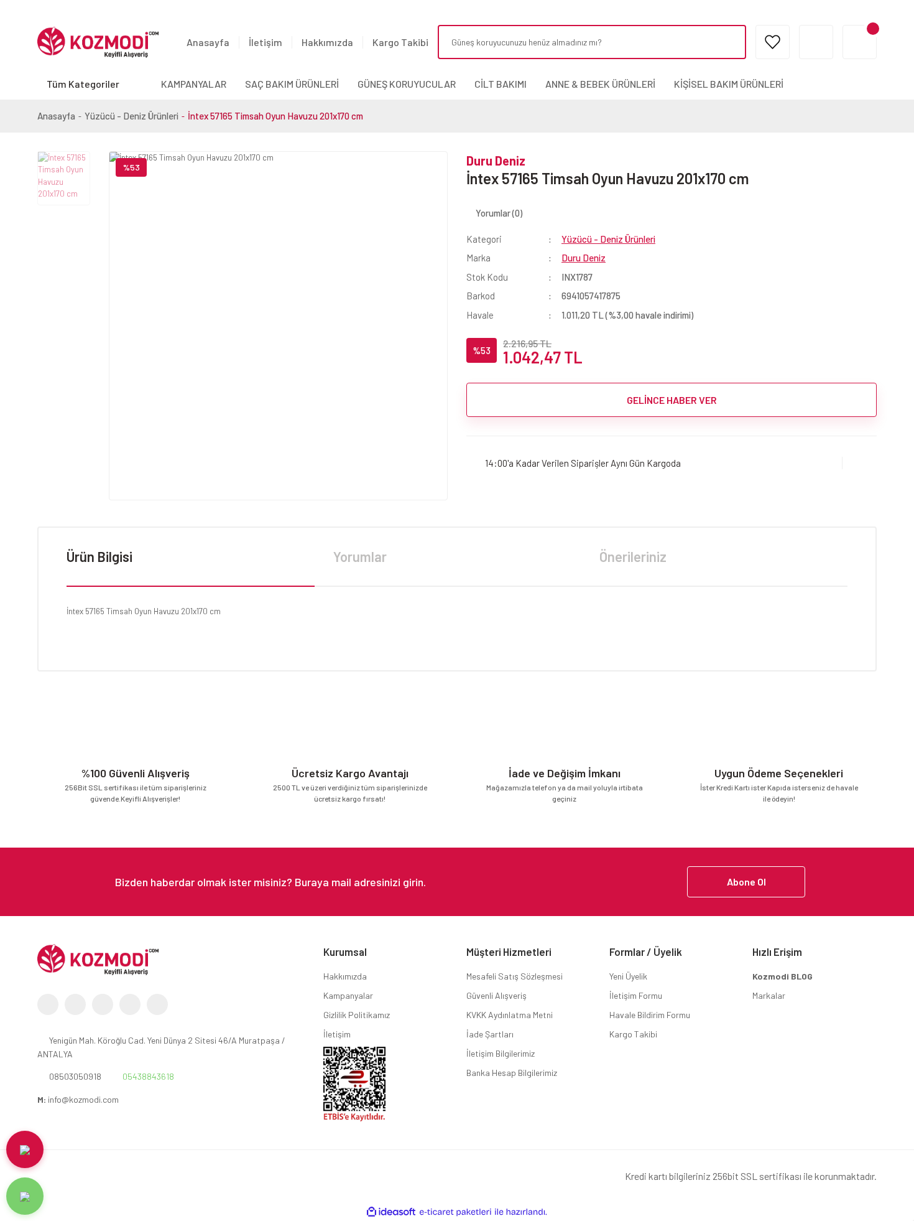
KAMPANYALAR (193, 84)
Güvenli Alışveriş (496, 995)
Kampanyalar (348, 995)
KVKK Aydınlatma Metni (509, 1014)
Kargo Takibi (400, 42)
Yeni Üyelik (628, 976)
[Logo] (98, 41)
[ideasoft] (391, 1212)
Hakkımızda (327, 42)
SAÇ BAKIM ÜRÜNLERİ (292, 84)
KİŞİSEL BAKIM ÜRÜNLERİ (728, 84)
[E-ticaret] (455, 1212)
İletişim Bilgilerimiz (500, 1053)
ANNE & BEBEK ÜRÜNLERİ (600, 84)
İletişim (265, 42)
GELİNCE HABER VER (672, 400)
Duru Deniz (495, 160)
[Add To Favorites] (859, 463)
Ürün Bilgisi (99, 556)
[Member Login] (816, 42)
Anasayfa (208, 42)
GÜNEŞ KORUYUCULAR (407, 84)
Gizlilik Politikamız (356, 1014)
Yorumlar (360, 556)
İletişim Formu (635, 995)
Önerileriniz (633, 556)
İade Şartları (490, 1034)
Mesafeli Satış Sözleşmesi (514, 976)
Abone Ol (746, 881)
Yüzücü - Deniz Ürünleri (608, 239)
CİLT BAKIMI (500, 84)
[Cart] (859, 42)
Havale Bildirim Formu (649, 1014)
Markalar (768, 995)
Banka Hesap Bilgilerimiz (511, 1072)
